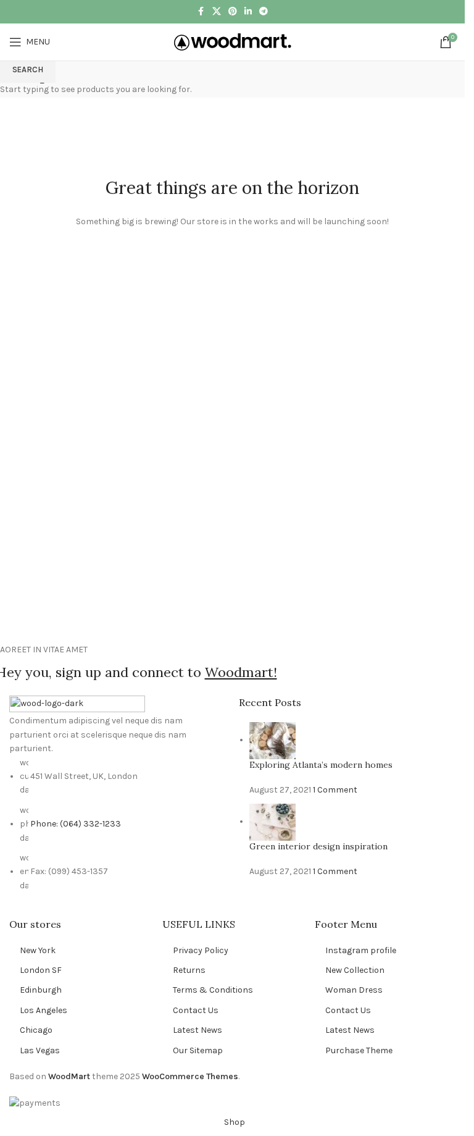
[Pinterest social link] (233, 11)
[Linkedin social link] (248, 11)
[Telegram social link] (264, 11)
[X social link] (217, 11)
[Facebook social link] (201, 11)
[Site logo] (232, 41)
